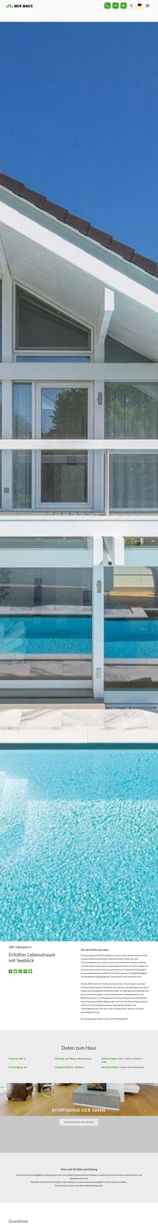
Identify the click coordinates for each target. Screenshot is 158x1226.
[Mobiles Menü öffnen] (148, 5)
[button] (10, 971)
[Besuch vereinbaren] (115, 5)
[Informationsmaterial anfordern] (123, 5)
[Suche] (131, 5)
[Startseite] (54, 6)
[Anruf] (107, 5)
